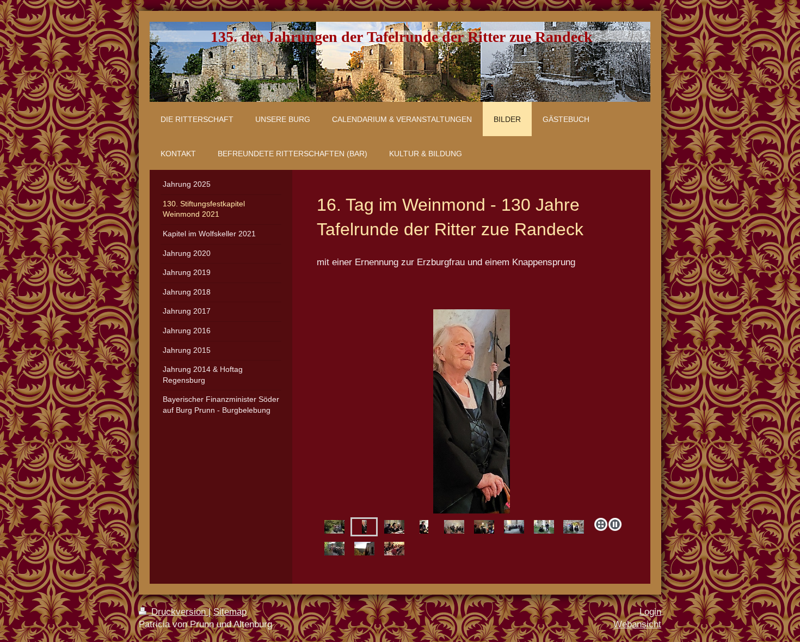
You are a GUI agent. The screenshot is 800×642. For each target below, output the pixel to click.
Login (650, 612)
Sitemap (230, 612)
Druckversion (178, 612)
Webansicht (637, 624)
